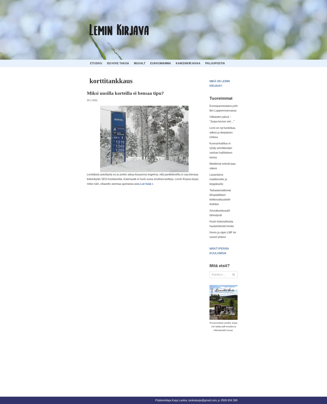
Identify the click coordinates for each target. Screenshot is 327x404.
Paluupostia (215, 63)
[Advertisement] (235, 360)
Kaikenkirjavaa (188, 63)
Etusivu (96, 63)
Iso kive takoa (118, 63)
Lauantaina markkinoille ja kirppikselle (218, 179)
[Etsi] (234, 274)
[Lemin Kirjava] (119, 30)
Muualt (139, 63)
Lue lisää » (146, 183)
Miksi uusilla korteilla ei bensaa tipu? (125, 93)
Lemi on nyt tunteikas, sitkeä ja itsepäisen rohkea (222, 132)
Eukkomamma (160, 63)
